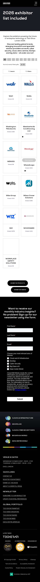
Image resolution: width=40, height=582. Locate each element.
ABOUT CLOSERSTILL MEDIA (12, 486)
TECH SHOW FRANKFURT (11, 508)
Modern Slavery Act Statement (25, 568)
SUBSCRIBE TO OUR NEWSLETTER (14, 496)
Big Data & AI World (19, 435)
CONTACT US (7, 476)
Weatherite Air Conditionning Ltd (29, 129)
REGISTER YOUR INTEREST (12, 479)
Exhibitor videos (20, 290)
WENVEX (11, 161)
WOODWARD (28, 228)
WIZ (11, 228)
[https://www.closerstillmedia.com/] (32, 547)
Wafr (11, 96)
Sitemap (33, 559)
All (5, 59)
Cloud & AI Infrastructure (22, 418)
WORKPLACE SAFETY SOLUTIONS (11, 261)
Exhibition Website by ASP (22, 574)
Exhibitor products (18, 283)
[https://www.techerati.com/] (10, 537)
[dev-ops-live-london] (8, 424)
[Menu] (35, 2)
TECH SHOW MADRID (10, 515)
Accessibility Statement (27, 564)
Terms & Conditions (11, 564)
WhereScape (29, 165)
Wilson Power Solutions (28, 196)
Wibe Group (11, 195)
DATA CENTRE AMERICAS (11, 522)
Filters (29, 71)
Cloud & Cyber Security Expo (23, 430)
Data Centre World (19, 441)
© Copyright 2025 (10, 559)
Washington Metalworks (11, 128)
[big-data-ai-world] (8, 436)
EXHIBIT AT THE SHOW (10, 483)
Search (12, 71)
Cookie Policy (9, 568)
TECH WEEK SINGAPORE (11, 512)
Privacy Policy (23, 559)
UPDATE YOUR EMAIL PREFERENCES (15, 499)
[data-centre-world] (8, 441)
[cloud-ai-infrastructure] (8, 418)
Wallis (29, 96)
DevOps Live (17, 424)
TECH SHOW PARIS (9, 518)
